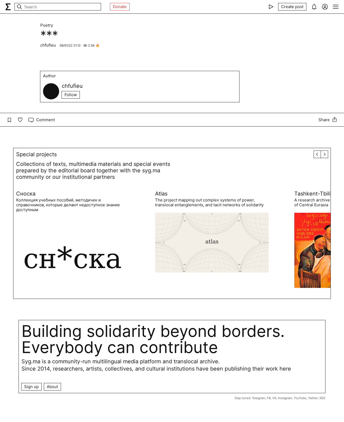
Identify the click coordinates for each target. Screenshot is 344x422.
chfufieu (48, 45)
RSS (322, 398)
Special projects (36, 154)
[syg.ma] (8, 6)
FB (269, 398)
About (52, 386)
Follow (70, 94)
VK (274, 398)
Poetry (46, 25)
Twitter (313, 398)
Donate (120, 6)
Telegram (258, 398)
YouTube (300, 398)
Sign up (31, 386)
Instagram (285, 398)
